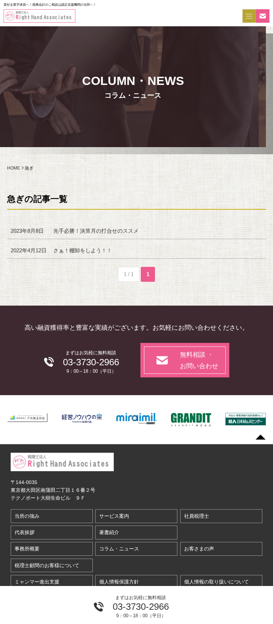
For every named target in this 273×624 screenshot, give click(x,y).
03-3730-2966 (141, 606)
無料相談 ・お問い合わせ (199, 360)
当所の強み (27, 516)
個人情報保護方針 (119, 582)
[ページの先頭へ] (260, 437)
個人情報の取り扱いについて (216, 582)
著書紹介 (109, 532)
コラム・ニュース (119, 549)
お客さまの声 (199, 549)
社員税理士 (196, 516)
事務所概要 (27, 549)
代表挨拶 (24, 532)
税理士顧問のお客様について (47, 565)
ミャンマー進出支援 (37, 582)
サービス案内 (114, 516)
